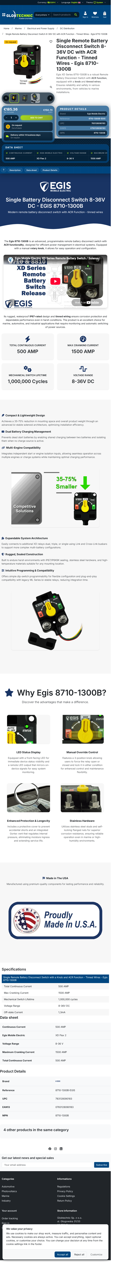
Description (15, 170)
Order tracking (10, 1218)
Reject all (79, 1254)
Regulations (63, 1186)
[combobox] (61, 15)
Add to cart (36, 118)
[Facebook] (49, 1148)
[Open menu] (3, 14)
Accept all (62, 1254)
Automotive (8, 1186)
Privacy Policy (65, 1191)
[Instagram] (55, 1148)
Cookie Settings (66, 1195)
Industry (6, 1200)
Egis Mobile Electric (96, 113)
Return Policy (64, 1200)
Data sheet (31, 170)
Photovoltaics (9, 1191)
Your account (9, 1210)
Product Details (50, 170)
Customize (96, 1254)
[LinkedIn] (61, 1148)
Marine (5, 1195)
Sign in (5, 1223)
